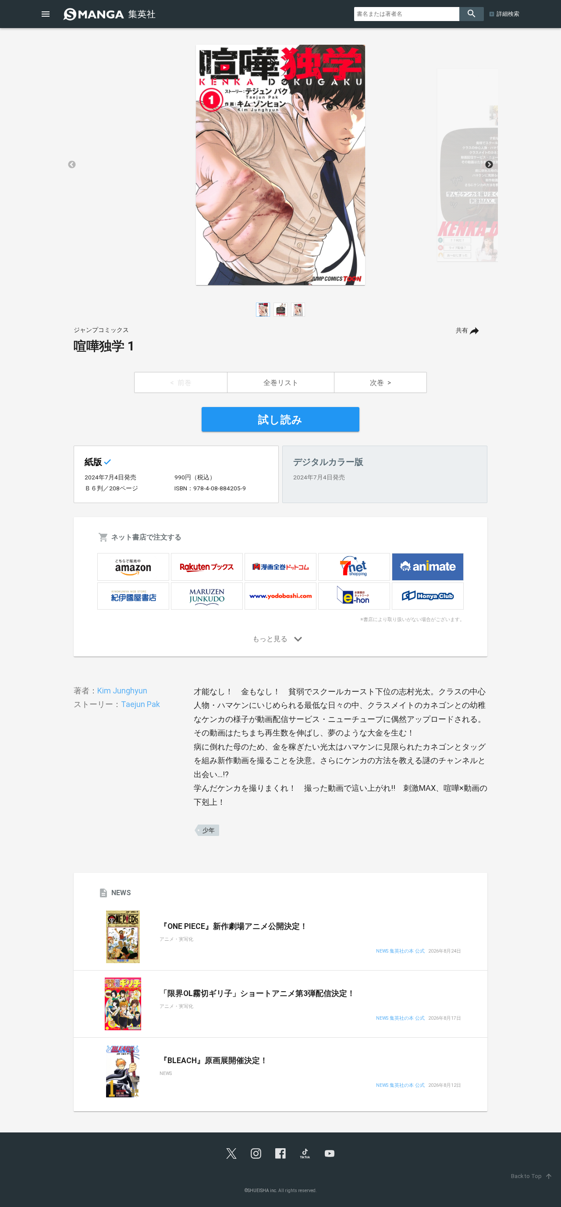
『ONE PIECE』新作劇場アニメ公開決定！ (234, 926)
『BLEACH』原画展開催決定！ (214, 1060)
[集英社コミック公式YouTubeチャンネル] (329, 1153)
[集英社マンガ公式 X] (231, 1153)
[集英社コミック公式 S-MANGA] (110, 14)
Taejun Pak (140, 704)
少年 (208, 830)
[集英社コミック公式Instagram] (255, 1153)
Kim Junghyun (122, 690)
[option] (280, 165)
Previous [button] (72, 165)
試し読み (280, 420)
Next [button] (489, 165)
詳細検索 (508, 14)
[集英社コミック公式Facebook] (280, 1153)
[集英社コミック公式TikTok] (305, 1153)
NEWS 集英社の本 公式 (400, 951)
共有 (462, 330)
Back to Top (532, 1176)
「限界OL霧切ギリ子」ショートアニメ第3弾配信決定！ (257, 993)
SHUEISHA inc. (262, 1190)
